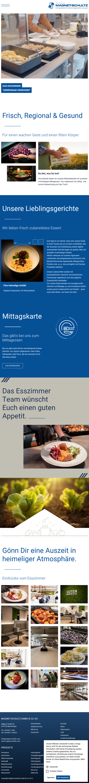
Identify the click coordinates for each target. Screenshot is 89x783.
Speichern (51, 777)
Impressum (64, 735)
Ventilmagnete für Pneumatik (41, 764)
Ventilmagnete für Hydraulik (41, 767)
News (62, 726)
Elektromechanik (7, 758)
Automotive (5, 755)
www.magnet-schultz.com (10, 741)
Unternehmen (36, 724)
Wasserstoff (5, 773)
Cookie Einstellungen (67, 738)
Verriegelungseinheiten (39, 755)
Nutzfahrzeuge (6, 767)
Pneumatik (5, 770)
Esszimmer (35, 732)
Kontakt (63, 724)
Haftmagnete (35, 761)
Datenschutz (65, 729)
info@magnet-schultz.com (10, 739)
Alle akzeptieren (63, 777)
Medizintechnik (6, 764)
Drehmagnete (36, 758)
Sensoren (34, 770)
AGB (62, 732)
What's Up (34, 729)
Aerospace (5, 752)
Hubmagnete (35, 752)
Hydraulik (4, 761)
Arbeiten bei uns (36, 726)
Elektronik (34, 773)
